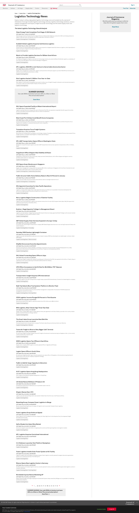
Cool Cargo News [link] (32, 292)
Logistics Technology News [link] (22, 39)
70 (41, 486)
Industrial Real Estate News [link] (34, 171)
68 (37, 486)
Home (16, 13)
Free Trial (125, 8)
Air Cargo (20, 8)
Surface (13, 8)
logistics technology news (34, 13)
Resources (45, 8)
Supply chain (29, 8)
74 (49, 486)
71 (43, 486)
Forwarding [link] (31, 227)
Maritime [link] (31, 325)
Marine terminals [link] (32, 239)
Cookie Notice (27, 511)
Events (37, 8)
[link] (46, 96)
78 (57, 486)
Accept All (111, 509)
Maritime (5, 8)
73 (47, 486)
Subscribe (132, 8)
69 (39, 486)
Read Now (115, 27)
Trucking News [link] (32, 39)
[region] (69, 509)
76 (53, 486)
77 (55, 486)
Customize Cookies (101, 509)
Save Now (36, 99)
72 (45, 486)
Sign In (133, 5)
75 (51, 486)
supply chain (22, 13)
